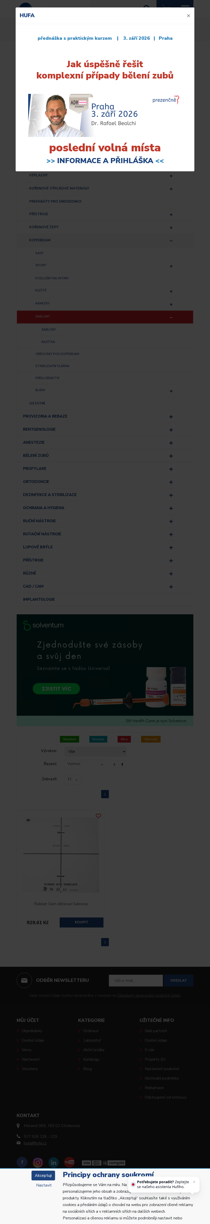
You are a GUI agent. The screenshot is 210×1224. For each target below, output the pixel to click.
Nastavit (44, 1185)
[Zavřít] (194, 1182)
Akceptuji (43, 1175)
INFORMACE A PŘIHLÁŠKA (105, 161)
